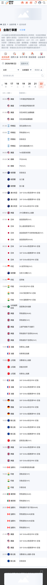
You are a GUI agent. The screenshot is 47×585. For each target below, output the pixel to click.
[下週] (44, 85)
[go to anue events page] (35, 2)
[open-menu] (2, 3)
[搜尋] (42, 75)
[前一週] (2, 85)
